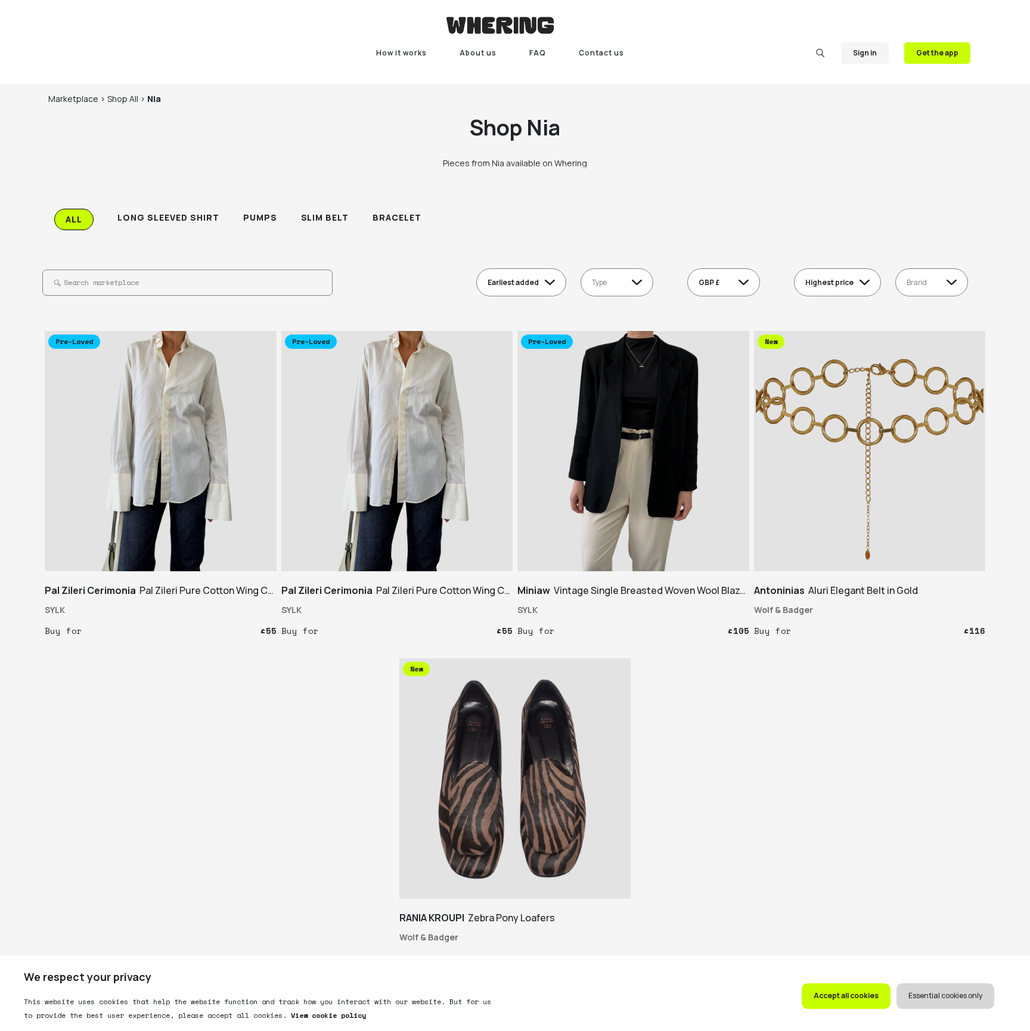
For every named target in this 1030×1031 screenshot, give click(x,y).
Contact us (601, 53)
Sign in (865, 53)
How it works (401, 53)
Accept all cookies (846, 995)
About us (478, 53)
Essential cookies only (945, 995)
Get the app (937, 53)
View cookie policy (326, 1015)
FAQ (537, 53)
